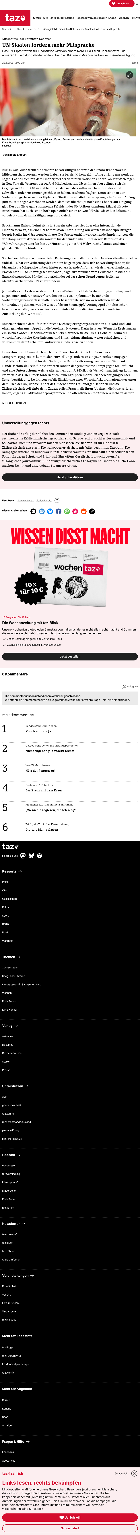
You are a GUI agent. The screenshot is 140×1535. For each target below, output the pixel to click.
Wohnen (7, 993)
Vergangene (9, 1311)
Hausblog (7, 1045)
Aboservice (8, 1460)
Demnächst (9, 1286)
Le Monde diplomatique (16, 1364)
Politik (5, 882)
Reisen (6, 1400)
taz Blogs (7, 1347)
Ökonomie (31, 29)
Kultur (5, 907)
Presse (6, 1070)
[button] (135, 4)
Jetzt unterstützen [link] (70, 477)
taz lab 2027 (9, 1320)
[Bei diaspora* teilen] (75, 511)
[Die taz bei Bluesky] (31, 857)
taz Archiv (8, 1372)
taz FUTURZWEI (11, 1356)
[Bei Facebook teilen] (58, 511)
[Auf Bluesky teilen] (50, 511)
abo (4, 1096)
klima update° (10, 1182)
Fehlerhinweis (44, 500)
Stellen (6, 1061)
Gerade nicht (121, 1473)
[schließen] (134, 1473)
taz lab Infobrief (11, 1259)
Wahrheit (7, 941)
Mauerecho (9, 1191)
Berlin (5, 924)
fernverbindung (11, 1174)
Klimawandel (9, 1010)
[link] (41, 18)
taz (10, 847)
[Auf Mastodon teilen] (42, 511)
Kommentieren (26, 500)
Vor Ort (6, 1294)
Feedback (8, 1452)
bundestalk (8, 1165)
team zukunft (10, 1234)
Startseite (7, 29)
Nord (5, 932)
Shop (5, 1417)
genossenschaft (11, 1105)
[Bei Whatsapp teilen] (67, 511)
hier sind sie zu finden (116, 700)
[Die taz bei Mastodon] (23, 857)
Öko (19, 29)
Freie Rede (8, 1199)
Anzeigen (7, 1425)
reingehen (8, 1207)
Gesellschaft (9, 898)
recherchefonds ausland (16, 1122)
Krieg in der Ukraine (13, 976)
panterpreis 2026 (12, 1139)
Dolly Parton (9, 1001)
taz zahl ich (8, 1113)
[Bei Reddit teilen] (84, 511)
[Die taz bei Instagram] (39, 857)
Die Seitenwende (12, 1053)
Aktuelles (7, 1036)
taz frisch (7, 1242)
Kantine (6, 1408)
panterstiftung (10, 1130)
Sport (5, 915)
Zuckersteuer (10, 967)
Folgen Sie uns (10, 856)
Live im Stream (11, 1303)
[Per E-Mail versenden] (33, 511)
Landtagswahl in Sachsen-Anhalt (21, 984)
